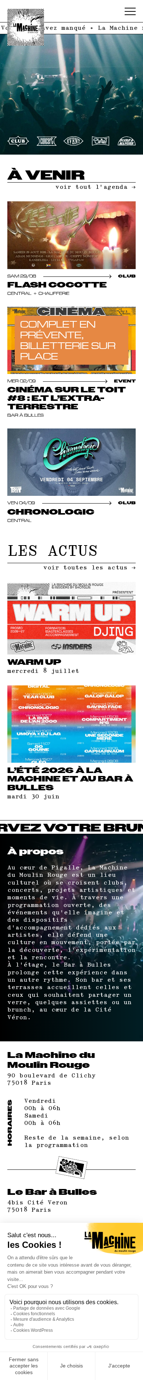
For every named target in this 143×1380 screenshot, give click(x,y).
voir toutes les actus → (89, 568)
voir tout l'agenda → (95, 187)
